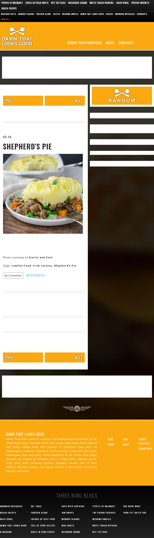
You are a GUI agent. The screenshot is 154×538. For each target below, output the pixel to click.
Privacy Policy (145, 448)
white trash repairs (104, 525)
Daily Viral (122, 2)
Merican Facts (8, 13)
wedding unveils (101, 519)
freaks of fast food (43, 519)
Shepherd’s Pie (27, 146)
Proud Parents (140, 2)
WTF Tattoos (58, 2)
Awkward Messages (125, 13)
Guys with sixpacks (73, 506)
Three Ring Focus (77, 409)
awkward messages (11, 506)
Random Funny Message (122, 96)
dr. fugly (36, 506)
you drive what (132, 506)
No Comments (13, 275)
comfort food (21, 265)
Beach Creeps (9, 8)
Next (78, 101)
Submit (111, 444)
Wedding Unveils (70, 13)
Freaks (109, 13)
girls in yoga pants (43, 531)
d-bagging (6, 531)
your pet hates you (134, 512)
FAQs (125, 439)
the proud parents (104, 512)
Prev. (9, 101)
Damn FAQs (126, 42)
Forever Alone (43, 13)
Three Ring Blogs (77, 495)
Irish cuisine (42, 265)
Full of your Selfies (43, 525)
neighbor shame (71, 531)
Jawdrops (142, 13)
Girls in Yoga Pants (37, 2)
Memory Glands (26, 13)
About (110, 42)
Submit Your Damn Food (84, 42)
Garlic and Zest (41, 257)
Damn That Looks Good (24, 36)
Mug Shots (68, 525)
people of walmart (103, 506)
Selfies (56, 13)
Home (110, 439)
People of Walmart (12, 2)
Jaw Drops (68, 512)
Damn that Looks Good (92, 13)
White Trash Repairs (102, 2)
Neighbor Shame (77, 2)
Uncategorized (35, 275)
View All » (6, 19)
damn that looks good (13, 525)
